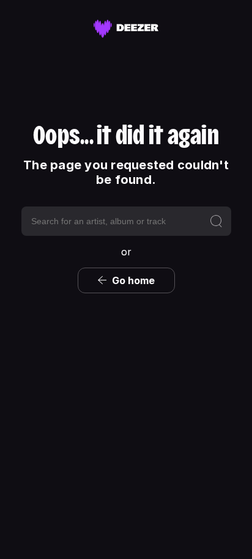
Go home (133, 280)
